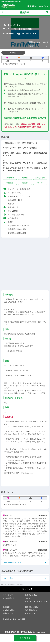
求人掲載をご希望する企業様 (14, 619)
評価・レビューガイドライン (36, 601)
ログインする (25, 638)
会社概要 (6, 607)
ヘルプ (27, 598)
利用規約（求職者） (32, 607)
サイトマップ (30, 613)
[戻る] (2, 13)
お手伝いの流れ (31, 595)
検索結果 (12, 584)
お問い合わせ (8, 613)
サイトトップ (8, 595)
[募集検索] (47, 13)
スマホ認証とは (9, 598)
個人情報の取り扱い (32, 610)
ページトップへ (24, 589)
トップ (5, 584)
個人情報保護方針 (9, 610)
